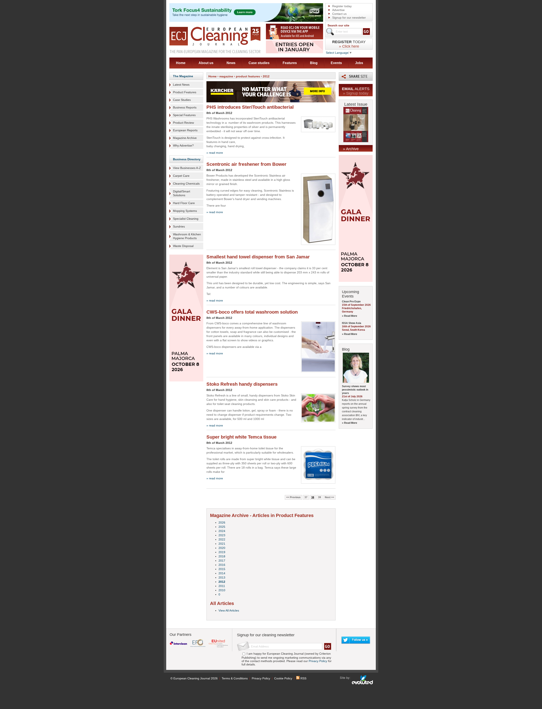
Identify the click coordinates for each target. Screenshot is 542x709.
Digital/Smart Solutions (181, 193)
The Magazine (183, 76)
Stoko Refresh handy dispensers (242, 384)
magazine (226, 76)
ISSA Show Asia (351, 323)
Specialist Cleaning (185, 218)
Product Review (183, 122)
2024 (221, 531)
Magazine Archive (185, 138)
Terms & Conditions (235, 678)
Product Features (184, 92)
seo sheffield (356, 679)
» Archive (351, 149)
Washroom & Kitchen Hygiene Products (187, 236)
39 (319, 497)
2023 (221, 535)
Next (327, 497)
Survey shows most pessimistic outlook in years (355, 390)
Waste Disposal (183, 246)
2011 (221, 586)
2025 (221, 526)
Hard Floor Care (184, 203)
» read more (214, 152)
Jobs (359, 63)
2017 (221, 560)
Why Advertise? (183, 145)
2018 (221, 556)
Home (180, 63)
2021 (221, 543)
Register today (342, 6)
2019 (221, 552)
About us (206, 63)
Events (336, 63)
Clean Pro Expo (351, 301)
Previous (295, 497)
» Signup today (355, 93)
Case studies (259, 63)
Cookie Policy (283, 678)
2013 (221, 577)
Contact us (339, 13)
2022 (221, 539)
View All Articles (228, 610)
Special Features (184, 115)
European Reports (185, 130)
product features (248, 76)
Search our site (338, 25)
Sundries (179, 226)
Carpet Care (181, 175)
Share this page (356, 76)
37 (305, 497)
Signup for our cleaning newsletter (266, 635)
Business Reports (184, 107)
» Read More (349, 315)
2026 (221, 522)
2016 (221, 564)
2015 (221, 569)
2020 (221, 548)
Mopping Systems (185, 211)
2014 (221, 573)
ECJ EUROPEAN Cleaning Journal (214, 40)
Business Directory (186, 159)
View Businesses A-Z (187, 168)
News (231, 63)
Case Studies (182, 99)
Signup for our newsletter (349, 17)
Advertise (338, 10)
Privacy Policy (318, 661)
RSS (303, 678)
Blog (314, 63)
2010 (221, 590)
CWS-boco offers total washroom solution (252, 312)
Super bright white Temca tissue (241, 437)
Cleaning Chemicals (186, 183)
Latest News (181, 84)
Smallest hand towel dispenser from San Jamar (258, 256)
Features (290, 63)
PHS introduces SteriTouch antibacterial (250, 107)
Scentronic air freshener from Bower (246, 164)
